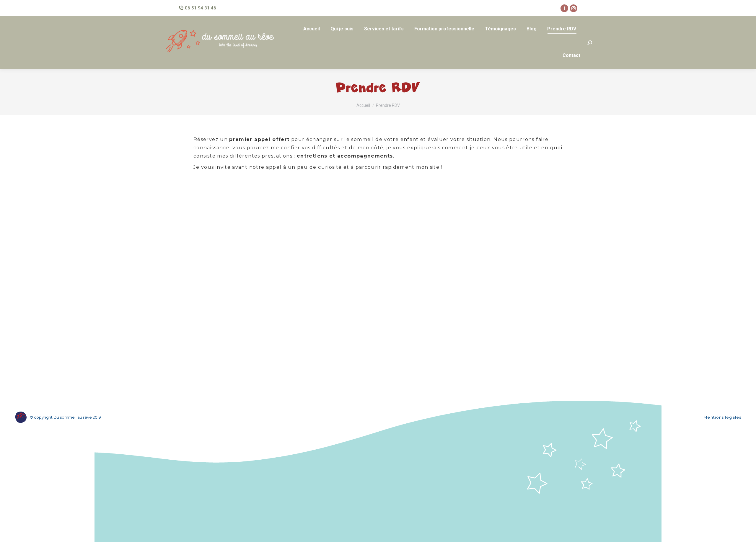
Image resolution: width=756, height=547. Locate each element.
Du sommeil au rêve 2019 (77, 417)
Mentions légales (722, 417)
